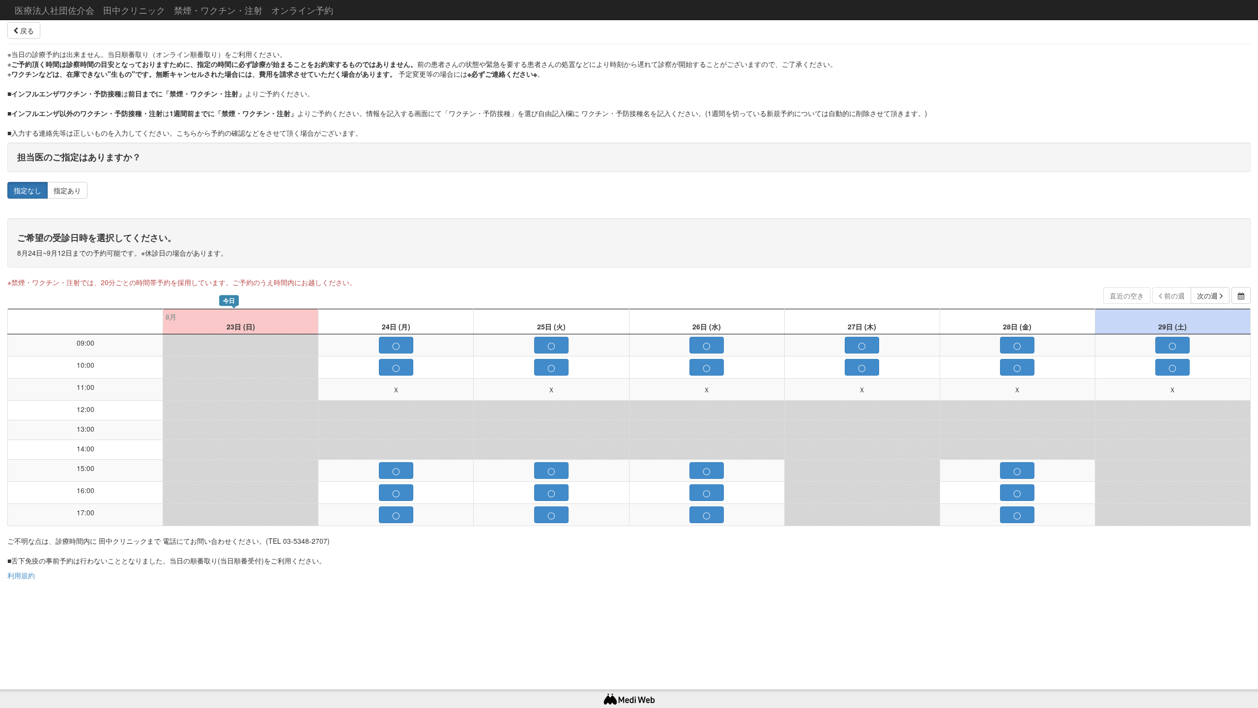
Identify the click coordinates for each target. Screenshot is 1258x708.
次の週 (1208, 295)
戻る (26, 30)
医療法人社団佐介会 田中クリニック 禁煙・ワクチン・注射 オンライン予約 (174, 10)
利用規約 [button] (21, 575)
